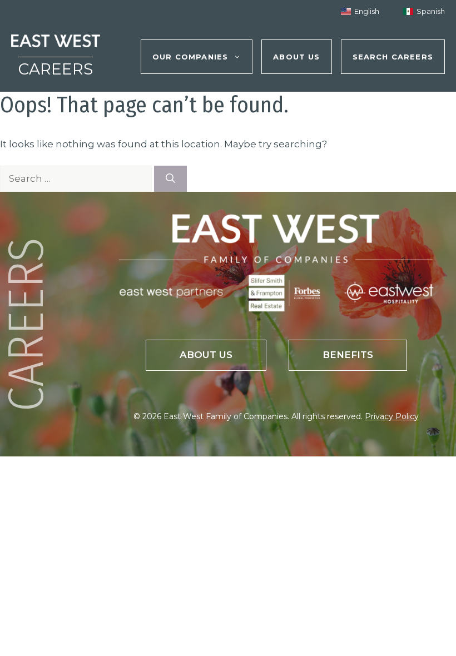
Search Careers (393, 56)
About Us (296, 56)
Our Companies (190, 56)
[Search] (170, 179)
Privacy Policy (392, 416)
